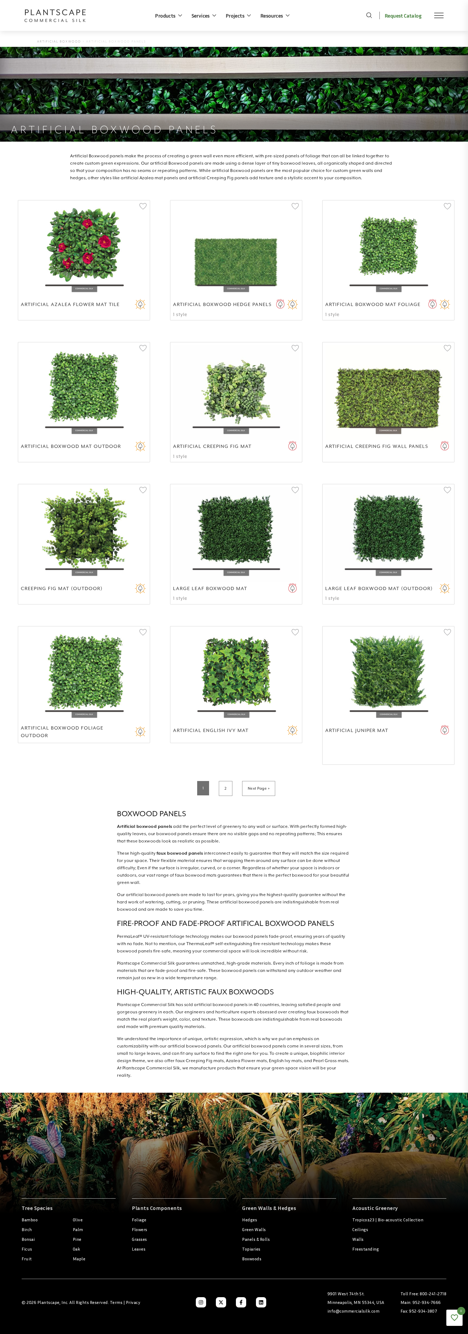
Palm (78, 1229)
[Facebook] (241, 1302)
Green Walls (254, 1229)
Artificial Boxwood (59, 41)
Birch (27, 1229)
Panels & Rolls (256, 1239)
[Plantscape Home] (59, 15)
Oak (76, 1249)
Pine (77, 1239)
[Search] (369, 15)
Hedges (249, 1219)
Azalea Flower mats (246, 1060)
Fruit (27, 1258)
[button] (143, 206)
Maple (79, 1258)
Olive (78, 1219)
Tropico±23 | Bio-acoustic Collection (387, 1219)
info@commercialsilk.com (353, 1311)
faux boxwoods (323, 1012)
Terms (116, 1302)
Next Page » (259, 788)
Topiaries (251, 1249)
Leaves (138, 1249)
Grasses (139, 1239)
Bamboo (30, 1219)
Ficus (27, 1249)
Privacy (133, 1302)
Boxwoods (251, 1258)
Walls (358, 1239)
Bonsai (28, 1239)
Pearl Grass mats (330, 1060)
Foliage (139, 1219)
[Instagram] (201, 1302)
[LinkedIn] (261, 1302)
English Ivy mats (285, 1060)
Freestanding (365, 1249)
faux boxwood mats (196, 875)
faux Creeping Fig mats (200, 1060)
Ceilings (360, 1229)
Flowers (139, 1229)
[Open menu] (435, 15)
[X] (221, 1302)
